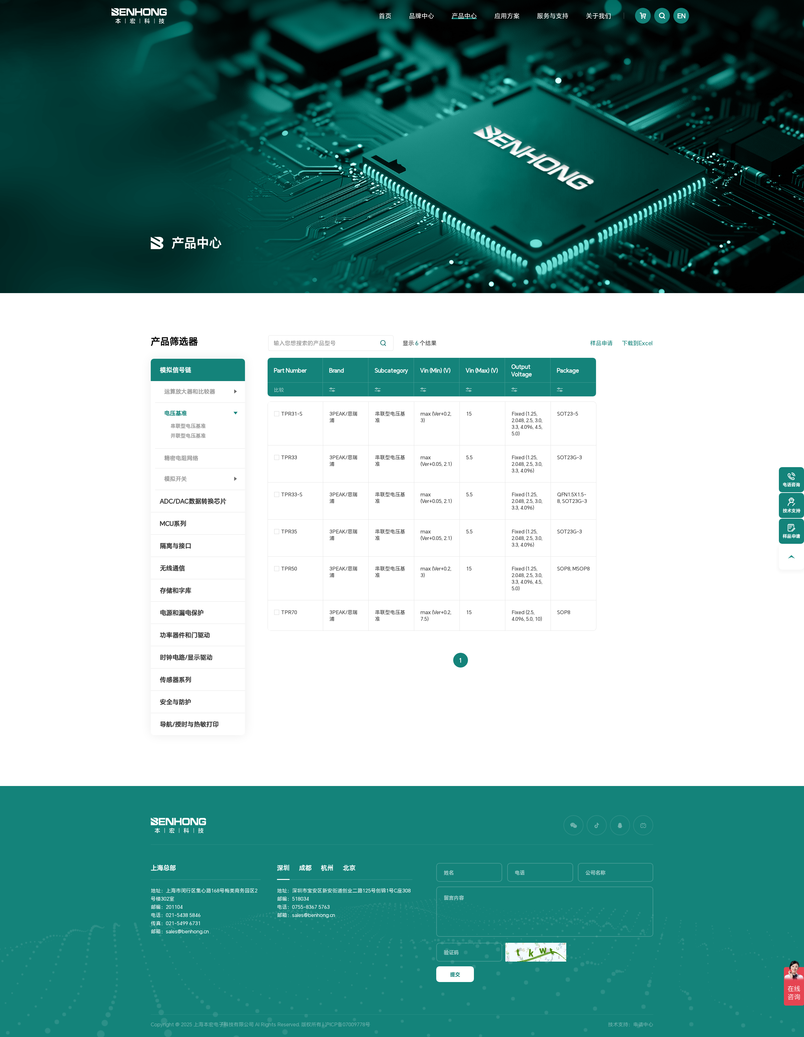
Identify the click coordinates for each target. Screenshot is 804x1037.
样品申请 (601, 343)
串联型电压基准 (188, 426)
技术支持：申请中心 (630, 1024)
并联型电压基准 (188, 435)
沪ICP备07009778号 (347, 1024)
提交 (455, 974)
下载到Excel (637, 343)
